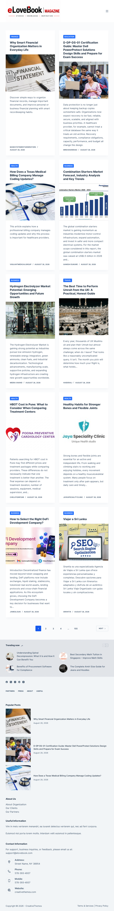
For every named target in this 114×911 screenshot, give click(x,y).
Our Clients (11, 808)
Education (69, 37)
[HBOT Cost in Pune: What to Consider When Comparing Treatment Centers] (30, 434)
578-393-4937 (22, 873)
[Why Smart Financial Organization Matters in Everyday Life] (30, 72)
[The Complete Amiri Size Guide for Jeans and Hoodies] (63, 668)
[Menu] (107, 11)
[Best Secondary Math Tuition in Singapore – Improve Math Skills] (63, 656)
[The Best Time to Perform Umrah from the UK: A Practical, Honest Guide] (83, 316)
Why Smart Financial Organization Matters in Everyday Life (26, 46)
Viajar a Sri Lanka (75, 519)
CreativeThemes (34, 906)
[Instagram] (15, 682)
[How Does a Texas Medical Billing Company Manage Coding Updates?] (30, 202)
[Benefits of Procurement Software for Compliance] (10, 668)
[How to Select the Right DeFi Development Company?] (30, 545)
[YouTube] (23, 682)
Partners (10, 691)
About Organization (16, 804)
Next (101, 628)
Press (20, 691)
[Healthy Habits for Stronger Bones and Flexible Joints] (83, 431)
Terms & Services (85, 906)
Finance (14, 37)
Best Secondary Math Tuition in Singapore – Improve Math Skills (86, 656)
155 (76, 628)
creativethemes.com (25, 892)
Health (14, 166)
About (30, 691)
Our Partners (12, 811)
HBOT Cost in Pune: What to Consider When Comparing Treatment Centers (29, 408)
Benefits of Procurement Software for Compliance (34, 668)
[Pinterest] (19, 682)
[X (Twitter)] (11, 682)
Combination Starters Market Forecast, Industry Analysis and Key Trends (83, 175)
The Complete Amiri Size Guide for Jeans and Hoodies (87, 668)
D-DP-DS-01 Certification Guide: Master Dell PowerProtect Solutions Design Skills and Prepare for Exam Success (82, 50)
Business (68, 166)
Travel (67, 280)
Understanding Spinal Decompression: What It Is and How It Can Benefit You (35, 656)
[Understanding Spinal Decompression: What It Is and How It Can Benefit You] (10, 656)
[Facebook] (7, 682)
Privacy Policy (101, 906)
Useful (39, 691)
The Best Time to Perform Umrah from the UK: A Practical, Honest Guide (80, 290)
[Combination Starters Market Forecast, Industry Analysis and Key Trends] (83, 202)
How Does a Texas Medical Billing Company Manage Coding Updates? (28, 175)
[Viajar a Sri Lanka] (83, 542)
